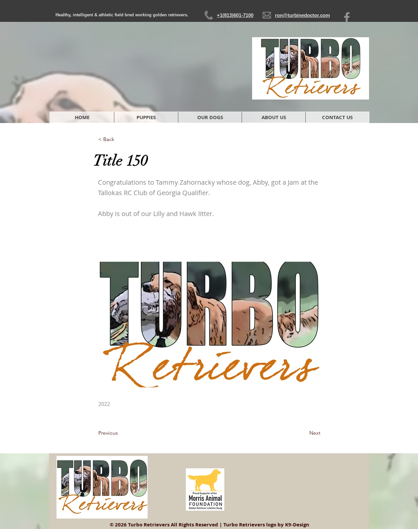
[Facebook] (347, 17)
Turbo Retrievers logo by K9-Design (266, 524)
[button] (210, 117)
